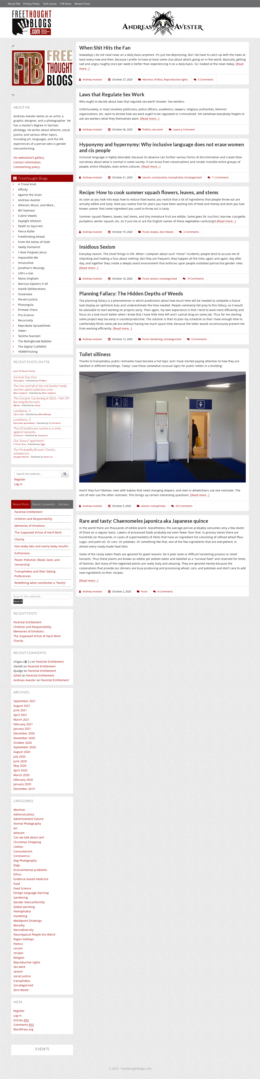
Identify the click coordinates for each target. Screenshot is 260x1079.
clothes (18, 847)
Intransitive (26, 263)
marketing (20, 916)
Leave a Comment (184, 129)
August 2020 (21, 752)
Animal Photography (27, 823)
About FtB (14, 3)
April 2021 (20, 715)
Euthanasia (22, 553)
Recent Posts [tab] (21, 504)
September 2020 (24, 747)
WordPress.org (23, 1029)
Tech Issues (50, 3)
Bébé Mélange (44, 414)
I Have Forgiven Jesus (32, 252)
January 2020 (22, 784)
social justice (22, 976)
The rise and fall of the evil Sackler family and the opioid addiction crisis (40, 387)
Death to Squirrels (30, 226)
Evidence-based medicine (30, 879)
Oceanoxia (25, 294)
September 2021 (24, 701)
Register (19, 479)
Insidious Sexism (97, 247)
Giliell (17, 675)
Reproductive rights (26, 962)
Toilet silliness (95, 354)
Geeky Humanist (29, 247)
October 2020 (22, 743)
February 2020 (23, 780)
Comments (23, 1025)
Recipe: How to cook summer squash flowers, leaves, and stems (148, 192)
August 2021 (21, 706)
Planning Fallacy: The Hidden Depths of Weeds (131, 293)
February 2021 (23, 724)
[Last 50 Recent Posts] (24, 371)
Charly (37, 405)
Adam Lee (48, 456)
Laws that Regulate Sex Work (111, 94)
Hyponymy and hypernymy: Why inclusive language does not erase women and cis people (161, 147)
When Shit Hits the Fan (104, 48)
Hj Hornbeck (55, 423)
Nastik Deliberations (32, 289)
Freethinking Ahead (31, 237)
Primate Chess (28, 310)
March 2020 (21, 775)
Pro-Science (26, 315)
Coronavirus (21, 856)
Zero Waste (21, 990)
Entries (21, 1020)
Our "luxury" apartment (28, 440)
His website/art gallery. (29, 157)
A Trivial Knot (27, 184)
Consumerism (22, 851)
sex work (19, 967)
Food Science (22, 888)
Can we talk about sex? (28, 837)
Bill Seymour (26, 210)
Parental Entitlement (28, 512)
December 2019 (24, 789)
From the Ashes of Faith (34, 242)
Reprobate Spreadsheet (34, 325)
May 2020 (19, 766)
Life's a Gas (25, 273)
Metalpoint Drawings (27, 921)
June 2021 (20, 710)
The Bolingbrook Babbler (35, 341)
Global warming (24, 907)
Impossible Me (28, 257)
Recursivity (25, 320)
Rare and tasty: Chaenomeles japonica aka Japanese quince (143, 521)
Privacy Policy (31, 3)
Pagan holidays (23, 939)
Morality (19, 925)
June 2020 (20, 761)
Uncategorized (23, 985)
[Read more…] (149, 118)
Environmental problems (30, 870)
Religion (18, 958)
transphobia (21, 981)
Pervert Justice (28, 299)
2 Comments (191, 232)
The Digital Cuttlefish (32, 346)
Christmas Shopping (27, 842)
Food (16, 884)
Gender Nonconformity (29, 902)
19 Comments (195, 278)
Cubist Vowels (27, 216)
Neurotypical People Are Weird (34, 934)
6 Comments (199, 339)
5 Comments (205, 79)
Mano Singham (28, 278)
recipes (18, 953)
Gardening (20, 897)
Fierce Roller (26, 231)
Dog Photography (25, 860)
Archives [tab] (63, 504)
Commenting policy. (26, 167)
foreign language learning (31, 893)
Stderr (22, 331)
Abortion (19, 810)
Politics (18, 944)
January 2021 (22, 729)
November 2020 (24, 738)
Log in (18, 484)
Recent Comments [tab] (43, 504)
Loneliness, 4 (22, 411)
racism (18, 948)
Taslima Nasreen (29, 336)
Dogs (16, 865)
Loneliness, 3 (22, 419)
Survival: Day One (25, 377)
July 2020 (19, 756)
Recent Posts (82, 3)
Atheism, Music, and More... (37, 205)
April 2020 (20, 770)
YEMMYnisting (28, 352)
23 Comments (184, 506)
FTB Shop (65, 3)
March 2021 (21, 719)
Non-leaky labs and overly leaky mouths (41, 546)
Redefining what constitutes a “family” (40, 583)
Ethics (17, 874)
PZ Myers (43, 380)
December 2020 (24, 733)
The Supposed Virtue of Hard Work (38, 532)
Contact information (27, 162)
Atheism (19, 833)
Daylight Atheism (29, 221)
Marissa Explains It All (33, 284)
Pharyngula (26, 305)
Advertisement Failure (28, 819)
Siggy (42, 444)
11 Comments (220, 177)
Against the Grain (30, 195)
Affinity (23, 189)
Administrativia (23, 814)
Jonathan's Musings (31, 268)
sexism (18, 971)
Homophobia (22, 911)
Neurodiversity (23, 930)
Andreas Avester (29, 200)
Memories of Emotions (29, 526)
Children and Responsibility (33, 519)
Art (15, 828)
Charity (19, 539)
